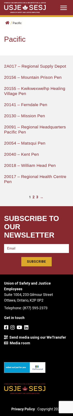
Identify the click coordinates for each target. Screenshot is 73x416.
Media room (19, 343)
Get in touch (14, 318)
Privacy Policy (23, 409)
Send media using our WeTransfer (37, 337)
